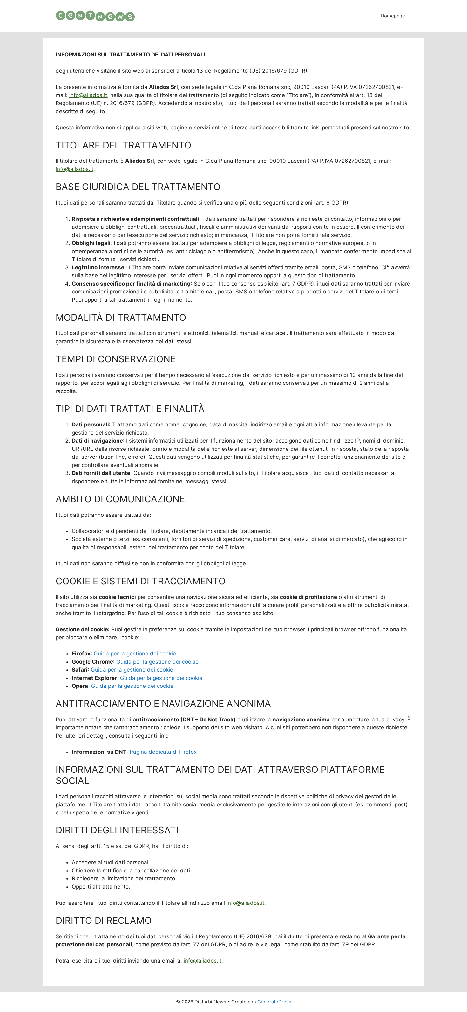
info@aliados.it (88, 95)
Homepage (393, 16)
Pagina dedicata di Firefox (163, 752)
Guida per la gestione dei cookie (135, 653)
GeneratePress (274, 1002)
